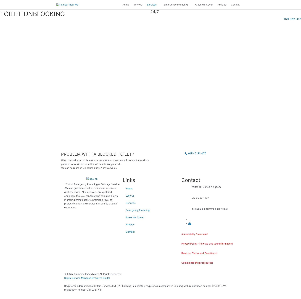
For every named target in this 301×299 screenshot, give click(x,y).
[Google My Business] (189, 223)
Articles (222, 4)
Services (152, 4)
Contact (235, 4)
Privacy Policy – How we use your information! (207, 243)
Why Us (138, 4)
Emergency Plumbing (176, 4)
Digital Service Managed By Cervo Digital (87, 277)
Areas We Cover (204, 4)
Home (125, 4)
